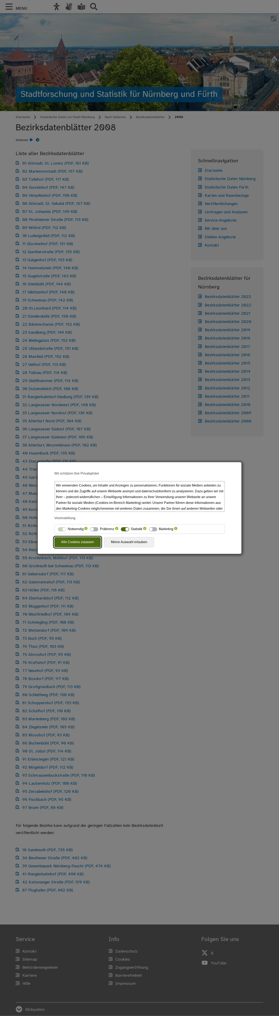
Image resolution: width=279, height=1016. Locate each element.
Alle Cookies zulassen (77, 542)
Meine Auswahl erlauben (129, 542)
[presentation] (86, 529)
